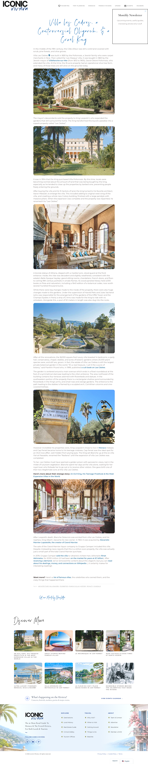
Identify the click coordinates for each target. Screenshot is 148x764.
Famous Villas (74, 586)
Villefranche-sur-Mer (58, 60)
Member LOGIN (116, 732)
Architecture (43, 586)
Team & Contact (116, 718)
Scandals (97, 586)
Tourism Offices (69, 737)
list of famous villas (62, 577)
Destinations (68, 718)
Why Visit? (91, 718)
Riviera (105, 5)
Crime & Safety (69, 732)
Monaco (91, 5)
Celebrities (64, 586)
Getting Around (92, 727)
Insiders (140, 5)
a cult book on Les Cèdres (93, 367)
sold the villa (62, 556)
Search (115, 761)
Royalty (90, 586)
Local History (68, 722)
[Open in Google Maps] (49, 55)
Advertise (114, 722)
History (83, 586)
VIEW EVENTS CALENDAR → (112, 698)
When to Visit (92, 722)
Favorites (65, 5)
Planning (79, 5)
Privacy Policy (102, 754)
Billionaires (54, 586)
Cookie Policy (112, 754)
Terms (120, 754)
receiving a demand (42, 561)
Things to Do (92, 732)
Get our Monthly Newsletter (52, 598)
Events (130, 5)
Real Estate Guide (70, 727)
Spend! (118, 5)
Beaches (90, 737)
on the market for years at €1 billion (87, 558)
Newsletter (114, 727)
